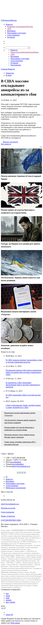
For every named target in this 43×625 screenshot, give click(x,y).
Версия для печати (10, 142)
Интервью (11, 31)
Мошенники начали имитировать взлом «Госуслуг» (19, 414)
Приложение (16, 65)
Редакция (11, 37)
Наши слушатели (8, 516)
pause (8, 596)
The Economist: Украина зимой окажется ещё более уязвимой (20, 421)
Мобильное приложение (16, 488)
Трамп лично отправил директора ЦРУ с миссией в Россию (20, 443)
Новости (9, 24)
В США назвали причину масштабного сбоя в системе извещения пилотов (24, 361)
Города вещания (7, 512)
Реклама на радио (8, 508)
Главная (4, 69)
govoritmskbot (15, 462)
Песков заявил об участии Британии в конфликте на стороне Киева (19, 428)
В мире (9, 75)
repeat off (9, 615)
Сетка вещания (13, 35)
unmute (8, 600)
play (7, 594)
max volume (10, 602)
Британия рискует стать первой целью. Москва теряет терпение (19, 436)
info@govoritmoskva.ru (21, 466)
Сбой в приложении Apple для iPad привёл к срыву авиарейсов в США (23, 406)
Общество (10, 73)
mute (7, 598)
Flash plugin (15, 623)
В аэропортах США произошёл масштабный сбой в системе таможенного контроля (23, 385)
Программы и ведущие (16, 33)
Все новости (6, 144)
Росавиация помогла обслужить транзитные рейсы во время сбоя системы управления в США (24, 372)
